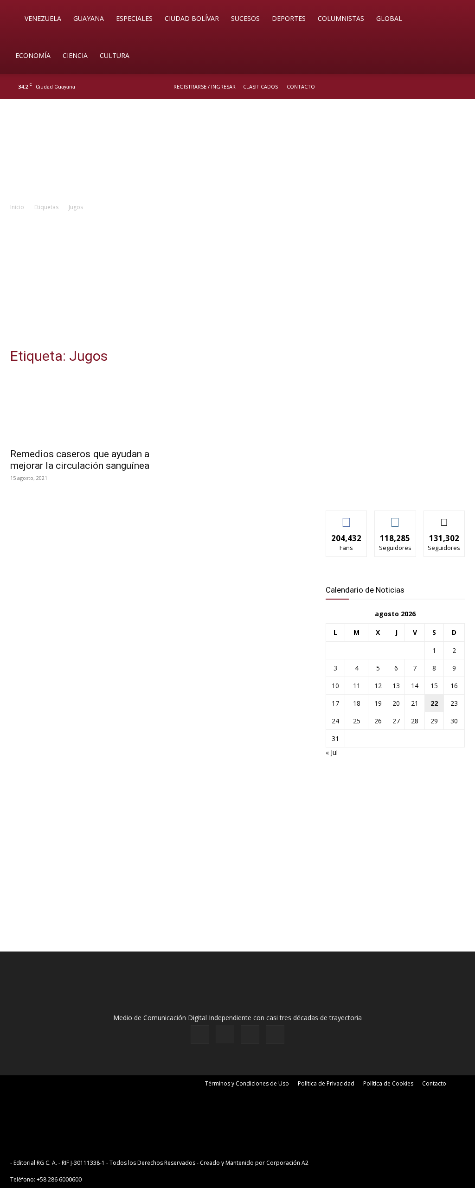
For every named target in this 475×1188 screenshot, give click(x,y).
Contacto (301, 86)
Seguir (395, 517)
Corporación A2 (287, 1163)
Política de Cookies (388, 1083)
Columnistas (341, 18)
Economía (33, 55)
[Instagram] (428, 86)
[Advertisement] (237, 282)
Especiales (134, 18)
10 (335, 685)
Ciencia (75, 55)
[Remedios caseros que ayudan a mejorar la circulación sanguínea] (79, 408)
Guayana (88, 18)
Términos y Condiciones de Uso (247, 1083)
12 (378, 685)
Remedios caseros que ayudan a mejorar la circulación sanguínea (79, 459)
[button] (454, 19)
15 (434, 685)
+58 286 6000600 (59, 1179)
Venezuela (43, 18)
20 (396, 703)
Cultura (114, 55)
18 (356, 703)
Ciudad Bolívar (192, 18)
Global (389, 18)
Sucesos (245, 18)
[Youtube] (459, 86)
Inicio (17, 207)
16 (454, 685)
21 (414, 703)
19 (378, 703)
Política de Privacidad (326, 1083)
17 (335, 703)
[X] (443, 86)
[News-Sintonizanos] (395, 488)
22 (434, 703)
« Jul (332, 752)
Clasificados (260, 86)
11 (356, 685)
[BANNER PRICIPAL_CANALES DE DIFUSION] (237, 151)
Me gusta (347, 517)
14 (414, 685)
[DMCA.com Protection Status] (382, 1163)
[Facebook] (413, 86)
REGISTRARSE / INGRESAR (204, 86)
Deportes (289, 18)
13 (396, 685)
